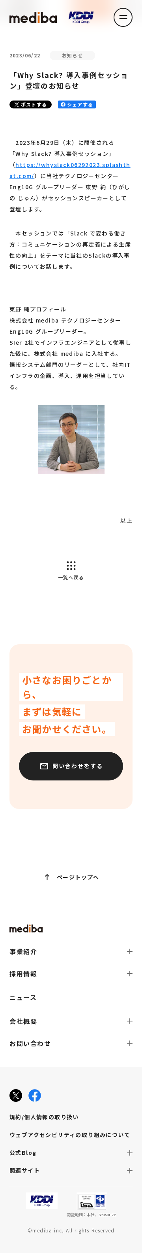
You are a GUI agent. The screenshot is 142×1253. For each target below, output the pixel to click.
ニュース (23, 997)
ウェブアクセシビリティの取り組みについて (69, 1135)
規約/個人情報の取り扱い (44, 1117)
